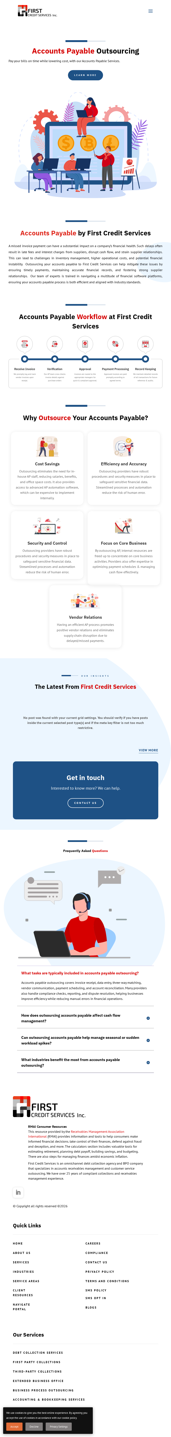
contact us (96, 1262)
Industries (23, 1272)
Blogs (91, 1307)
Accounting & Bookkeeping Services (49, 1399)
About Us (22, 1253)
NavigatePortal (21, 1307)
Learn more (85, 75)
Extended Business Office (38, 1381)
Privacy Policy (100, 1272)
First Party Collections (37, 1362)
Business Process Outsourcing (43, 1390)
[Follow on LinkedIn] (18, 1192)
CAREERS (93, 1243)
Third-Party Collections (37, 1371)
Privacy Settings (59, 1426)
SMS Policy (96, 1290)
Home (18, 1243)
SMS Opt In (96, 1298)
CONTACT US (85, 803)
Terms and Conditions (107, 1281)
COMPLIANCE (97, 1253)
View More (148, 750)
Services (21, 1262)
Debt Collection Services (38, 1353)
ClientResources (23, 1292)
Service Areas (26, 1281)
